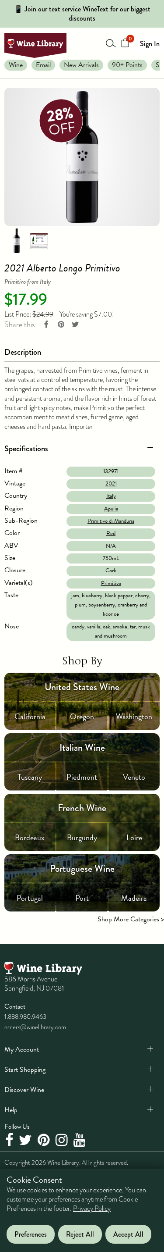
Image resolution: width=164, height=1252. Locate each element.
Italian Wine (82, 747)
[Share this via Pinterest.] (61, 324)
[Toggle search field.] (111, 43)
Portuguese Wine (82, 868)
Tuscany (29, 777)
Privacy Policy (92, 1208)
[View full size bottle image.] (82, 157)
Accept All (128, 1234)
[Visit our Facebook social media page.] (10, 1140)
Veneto (134, 777)
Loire (134, 837)
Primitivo (111, 583)
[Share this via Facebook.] (46, 324)
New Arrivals (81, 65)
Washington (134, 716)
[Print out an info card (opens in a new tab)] (39, 240)
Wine (16, 65)
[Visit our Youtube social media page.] (81, 1140)
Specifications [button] (26, 448)
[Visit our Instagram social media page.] (63, 1140)
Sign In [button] (150, 44)
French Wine (82, 808)
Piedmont (81, 777)
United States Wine (82, 687)
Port (82, 898)
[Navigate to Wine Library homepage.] (35, 45)
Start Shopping (24, 1069)
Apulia (111, 508)
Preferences (30, 1234)
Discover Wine (24, 1089)
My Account (21, 1049)
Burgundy (82, 837)
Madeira (134, 898)
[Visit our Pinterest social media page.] (45, 1140)
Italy (111, 496)
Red (110, 533)
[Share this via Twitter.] (75, 324)
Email (43, 65)
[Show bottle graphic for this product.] (16, 240)
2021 (111, 483)
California (29, 716)
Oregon (82, 716)
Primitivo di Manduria (110, 521)
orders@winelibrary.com (35, 1027)
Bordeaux (30, 837)
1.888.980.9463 (25, 1016)
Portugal (30, 898)
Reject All (80, 1234)
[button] (82, 350)
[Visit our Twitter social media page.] (26, 1140)
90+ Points (127, 65)
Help (10, 1109)
